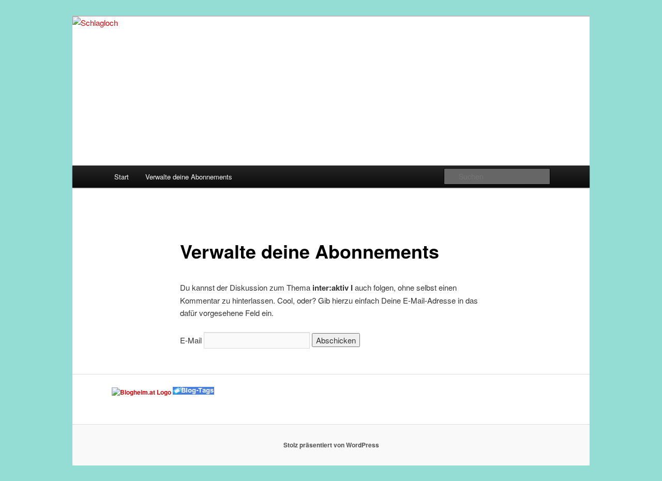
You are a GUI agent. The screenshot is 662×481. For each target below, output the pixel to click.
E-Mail (191, 340)
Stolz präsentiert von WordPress (331, 444)
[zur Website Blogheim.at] (141, 392)
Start (121, 177)
